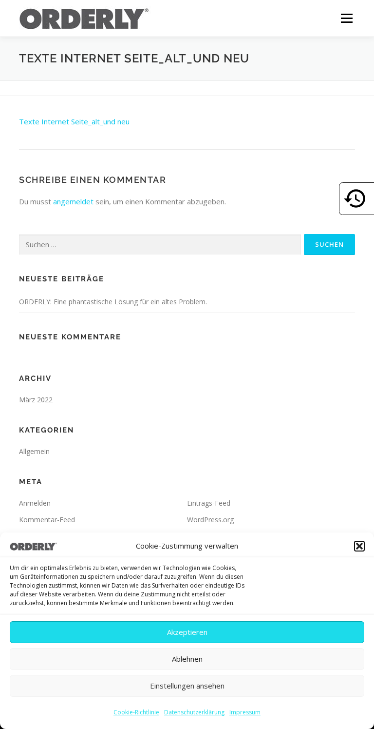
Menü (346, 18)
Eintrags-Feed (208, 503)
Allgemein (34, 451)
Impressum (245, 712)
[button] (359, 546)
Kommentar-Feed (47, 519)
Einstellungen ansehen (187, 685)
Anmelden (35, 503)
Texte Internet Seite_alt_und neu (74, 121)
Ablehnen (187, 659)
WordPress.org (210, 519)
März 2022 (36, 399)
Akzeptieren (187, 632)
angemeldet (73, 201)
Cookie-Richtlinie (136, 712)
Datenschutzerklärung (194, 712)
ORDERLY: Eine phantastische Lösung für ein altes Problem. (113, 301)
